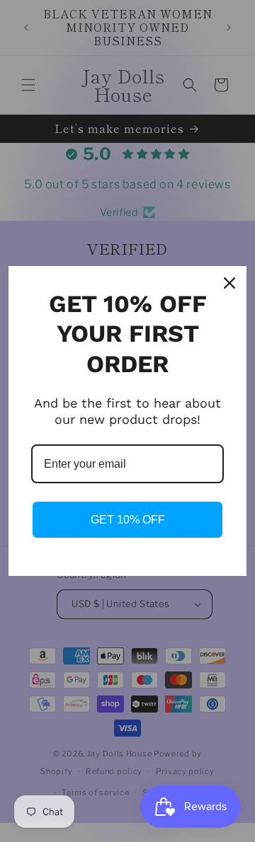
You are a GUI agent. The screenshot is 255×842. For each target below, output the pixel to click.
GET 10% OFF (128, 520)
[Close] (229, 283)
